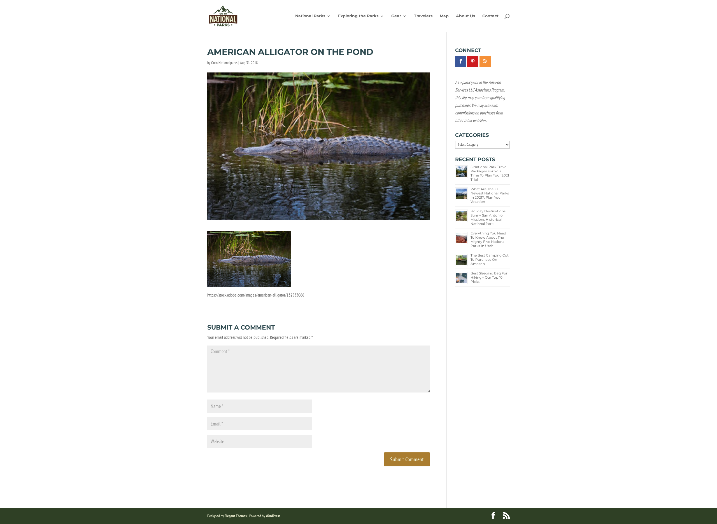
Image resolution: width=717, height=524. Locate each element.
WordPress (273, 515)
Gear (396, 16)
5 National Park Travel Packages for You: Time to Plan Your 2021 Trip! (490, 173)
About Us (465, 16)
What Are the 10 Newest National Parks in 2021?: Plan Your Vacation (490, 195)
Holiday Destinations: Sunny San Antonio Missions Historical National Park (488, 217)
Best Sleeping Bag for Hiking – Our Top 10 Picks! (489, 277)
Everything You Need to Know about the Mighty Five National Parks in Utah (488, 239)
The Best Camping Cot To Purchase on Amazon (490, 259)
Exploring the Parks (358, 16)
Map (444, 16)
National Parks (310, 16)
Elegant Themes (236, 515)
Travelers (423, 16)
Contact (490, 16)
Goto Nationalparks (224, 62)
